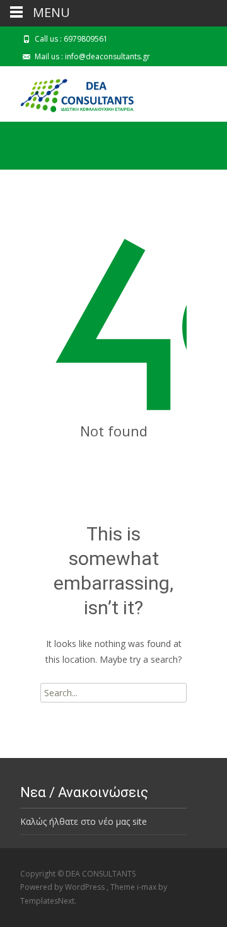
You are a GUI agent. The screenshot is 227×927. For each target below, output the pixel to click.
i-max (147, 887)
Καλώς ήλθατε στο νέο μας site (83, 821)
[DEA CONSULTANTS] (70, 91)
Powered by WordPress (63, 887)
